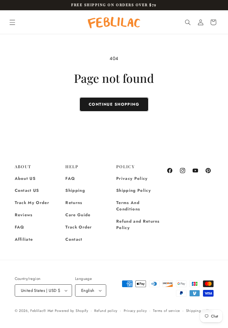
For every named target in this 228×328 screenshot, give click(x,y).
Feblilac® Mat (41, 310)
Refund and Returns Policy (138, 224)
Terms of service (166, 310)
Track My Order (32, 203)
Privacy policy (135, 310)
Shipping (75, 190)
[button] (12, 22)
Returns (73, 203)
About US (25, 178)
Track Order (78, 227)
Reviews (24, 215)
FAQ (19, 227)
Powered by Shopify (71, 310)
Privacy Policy (132, 178)
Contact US (27, 190)
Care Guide (77, 215)
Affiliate (24, 239)
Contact (73, 239)
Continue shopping (114, 104)
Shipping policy (199, 310)
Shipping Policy (133, 190)
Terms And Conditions (128, 206)
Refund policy (106, 310)
